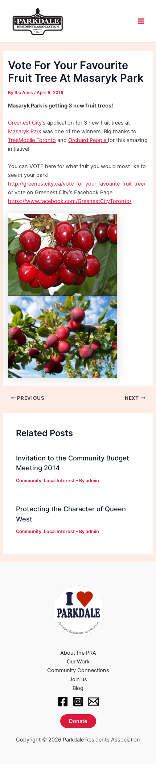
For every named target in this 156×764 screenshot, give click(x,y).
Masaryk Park (24, 131)
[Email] (93, 701)
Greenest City (25, 122)
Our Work (78, 661)
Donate (78, 721)
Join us (78, 679)
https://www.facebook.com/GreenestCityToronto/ (69, 201)
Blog (78, 688)
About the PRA (78, 653)
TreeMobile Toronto (32, 140)
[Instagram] (78, 701)
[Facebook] (62, 701)
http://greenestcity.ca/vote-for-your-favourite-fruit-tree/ (76, 183)
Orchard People (88, 140)
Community (28, 480)
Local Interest (59, 480)
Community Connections (78, 670)
